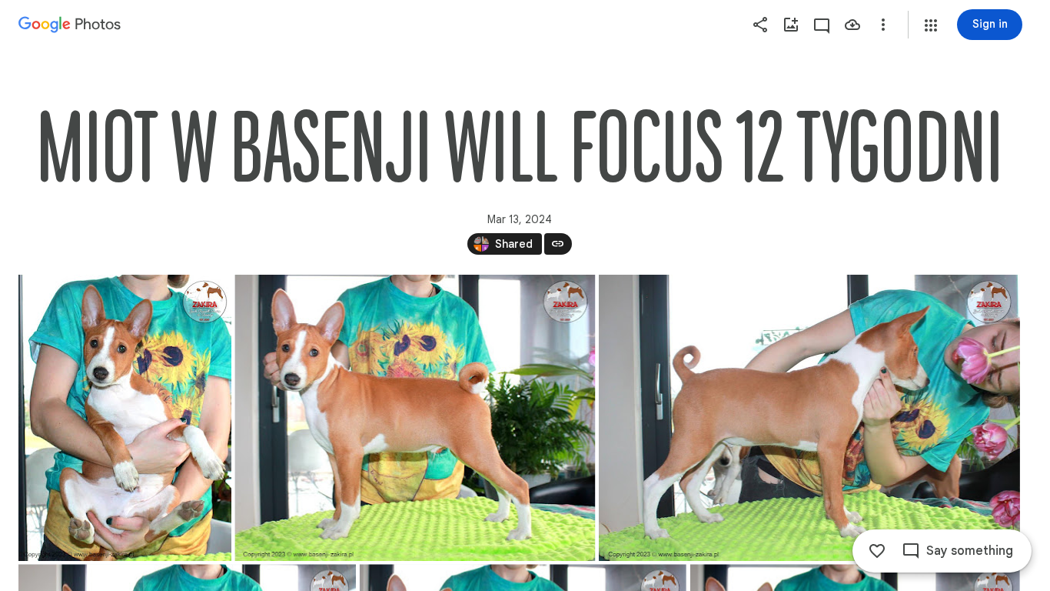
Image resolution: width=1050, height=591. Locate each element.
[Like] (877, 551)
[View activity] (821, 24)
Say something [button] (969, 551)
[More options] (883, 24)
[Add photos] (791, 24)
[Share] (760, 24)
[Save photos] (852, 24)
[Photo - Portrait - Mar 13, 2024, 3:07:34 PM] (124, 418)
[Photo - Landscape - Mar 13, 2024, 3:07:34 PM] (414, 418)
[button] (930, 25)
